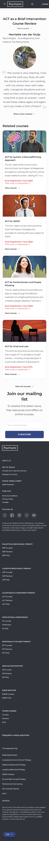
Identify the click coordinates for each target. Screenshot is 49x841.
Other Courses (9, 711)
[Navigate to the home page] (15, 4)
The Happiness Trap (10, 748)
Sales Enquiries (8, 484)
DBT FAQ (6, 555)
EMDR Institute (9, 690)
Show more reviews (23, 114)
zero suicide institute (12, 666)
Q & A (4, 793)
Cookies (5, 502)
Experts (6, 801)
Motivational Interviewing (15, 617)
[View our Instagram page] (26, 515)
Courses (5, 715)
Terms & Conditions (10, 496)
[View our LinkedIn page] (19, 515)
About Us (6, 461)
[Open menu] (4, 4)
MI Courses (6, 621)
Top (8, 834)
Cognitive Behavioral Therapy (16, 568)
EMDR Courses (8, 694)
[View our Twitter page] (4, 515)
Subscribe (24, 434)
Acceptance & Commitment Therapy (18, 593)
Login (45, 4)
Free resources (9, 755)
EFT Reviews (7, 649)
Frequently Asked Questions (15, 735)
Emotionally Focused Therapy (16, 642)
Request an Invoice (9, 474)
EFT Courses (7, 645)
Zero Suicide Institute (10, 789)
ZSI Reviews (7, 673)
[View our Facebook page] (12, 515)
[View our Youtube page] (34, 515)
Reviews (5, 718)
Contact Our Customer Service (14, 471)
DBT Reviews (7, 552)
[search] (32, 4)
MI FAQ (5, 628)
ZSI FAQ (5, 677)
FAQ (4, 722)
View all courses (23, 386)
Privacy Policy (7, 499)
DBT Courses (7, 548)
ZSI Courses (6, 670)
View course (23, 28)
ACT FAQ (5, 604)
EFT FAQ (5, 653)
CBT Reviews (7, 576)
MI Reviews (6, 625)
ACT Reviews (7, 600)
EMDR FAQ (6, 698)
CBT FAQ (5, 580)
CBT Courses (7, 572)
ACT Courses (7, 597)
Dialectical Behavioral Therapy (17, 544)
